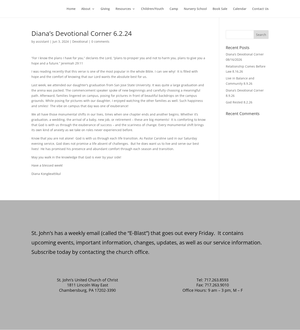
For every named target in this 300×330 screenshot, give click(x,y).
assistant (42, 41)
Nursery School (195, 9)
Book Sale (220, 9)
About (85, 9)
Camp (174, 9)
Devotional (80, 41)
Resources (123, 9)
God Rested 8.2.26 (239, 102)
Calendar (239, 9)
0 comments (100, 41)
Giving (105, 9)
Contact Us (260, 9)
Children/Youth (152, 9)
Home (71, 9)
